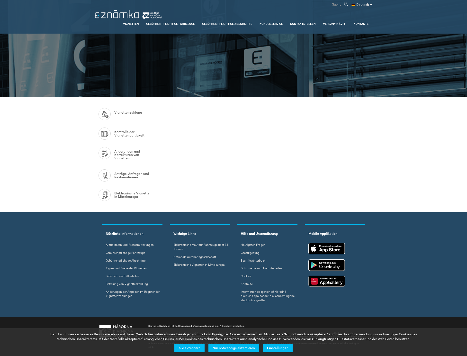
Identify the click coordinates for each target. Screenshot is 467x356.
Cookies (246, 276)
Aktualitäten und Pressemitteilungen (130, 244)
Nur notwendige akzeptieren (234, 348)
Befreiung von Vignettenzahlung (127, 284)
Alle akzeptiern (189, 348)
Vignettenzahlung (128, 112)
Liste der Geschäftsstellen (122, 276)
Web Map (165, 326)
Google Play (326, 265)
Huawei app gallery (326, 281)
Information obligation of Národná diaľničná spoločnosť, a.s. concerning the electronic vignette (268, 296)
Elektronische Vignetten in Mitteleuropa (133, 195)
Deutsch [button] (363, 5)
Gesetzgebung (250, 253)
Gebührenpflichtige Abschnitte (227, 24)
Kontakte (361, 24)
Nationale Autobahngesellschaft (194, 257)
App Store (326, 248)
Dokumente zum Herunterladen (261, 268)
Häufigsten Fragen (253, 244)
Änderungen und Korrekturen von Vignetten (127, 154)
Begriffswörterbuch (253, 260)
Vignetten (131, 24)
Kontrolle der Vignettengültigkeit (129, 133)
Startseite (153, 326)
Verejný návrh (334, 24)
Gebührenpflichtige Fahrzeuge (170, 24)
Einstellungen (277, 348)
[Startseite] (128, 14)
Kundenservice (271, 24)
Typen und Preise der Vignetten (126, 268)
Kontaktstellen (303, 24)
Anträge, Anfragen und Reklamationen (131, 175)
